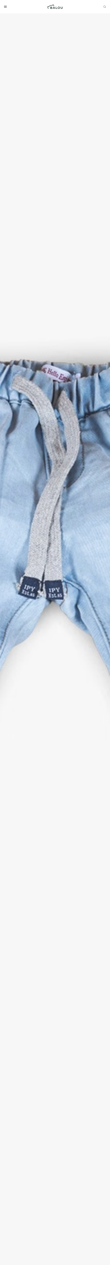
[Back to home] (55, 6)
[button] (5, 6)
